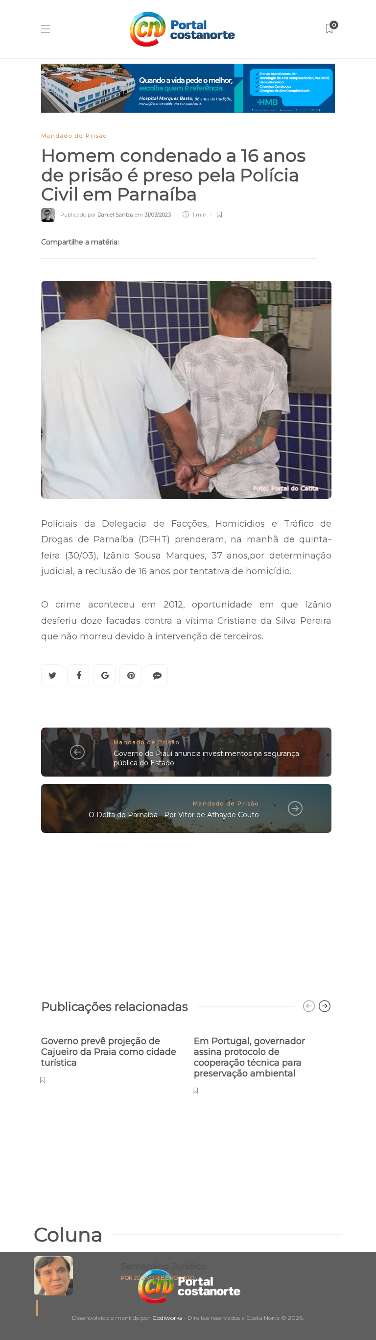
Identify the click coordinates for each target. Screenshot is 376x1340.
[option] (110, 1054)
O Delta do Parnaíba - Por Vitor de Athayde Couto (174, 814)
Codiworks (167, 1317)
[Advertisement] (186, 911)
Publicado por (96, 214)
